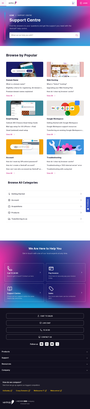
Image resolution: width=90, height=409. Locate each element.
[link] (83, 3)
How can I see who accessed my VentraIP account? (24, 169)
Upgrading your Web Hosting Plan (60, 88)
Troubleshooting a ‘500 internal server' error (64, 165)
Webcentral (54, 391)
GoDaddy (6, 391)
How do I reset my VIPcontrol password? (22, 161)
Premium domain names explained (19, 91)
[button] (3, 3)
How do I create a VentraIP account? (20, 165)
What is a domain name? (15, 84)
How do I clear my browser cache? (60, 91)
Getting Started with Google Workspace (62, 123)
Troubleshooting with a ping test (59, 169)
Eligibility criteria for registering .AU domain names (24, 88)
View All (9, 96)
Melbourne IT (39, 391)
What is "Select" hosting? (57, 84)
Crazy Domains (22, 391)
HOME (11, 15)
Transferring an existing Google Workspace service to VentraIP (65, 130)
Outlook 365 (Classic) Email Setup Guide (22, 123)
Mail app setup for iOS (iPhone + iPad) (21, 126)
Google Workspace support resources (61, 126)
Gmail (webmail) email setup (17, 130)
